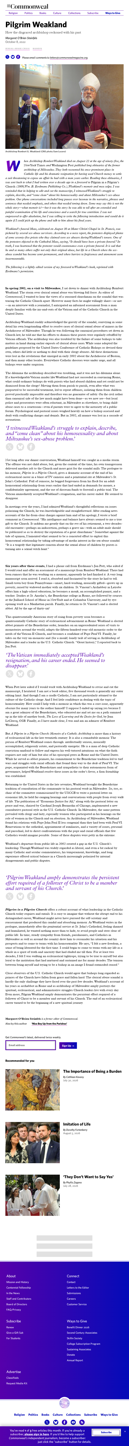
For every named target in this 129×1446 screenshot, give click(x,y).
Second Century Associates (82, 1332)
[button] (7, 57)
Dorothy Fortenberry (76, 1129)
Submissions (74, 1293)
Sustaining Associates (79, 1349)
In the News (13, 1293)
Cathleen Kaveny (75, 1076)
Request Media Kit (16, 1383)
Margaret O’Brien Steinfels (21, 38)
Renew (10, 1327)
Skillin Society (74, 1338)
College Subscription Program (83, 1343)
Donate (71, 1354)
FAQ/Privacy (13, 1309)
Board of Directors (16, 1304)
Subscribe (92, 12)
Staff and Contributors (18, 1298)
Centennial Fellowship (18, 1287)
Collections (74, 12)
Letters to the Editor (78, 1287)
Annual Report (75, 1360)
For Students (13, 1338)
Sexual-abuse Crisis (17, 48)
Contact (71, 1281)
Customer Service (77, 1304)
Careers (71, 1298)
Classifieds (12, 1377)
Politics (29, 12)
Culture (57, 12)
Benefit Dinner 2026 (78, 1327)
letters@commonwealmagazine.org (69, 57)
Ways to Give (112, 12)
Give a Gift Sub (14, 1332)
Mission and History (17, 1281)
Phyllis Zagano (74, 1182)
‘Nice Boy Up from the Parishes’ (49, 1023)
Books (42, 12)
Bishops (37, 48)
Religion (13, 12)
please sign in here (37, 1434)
